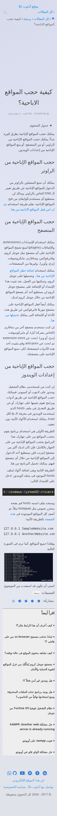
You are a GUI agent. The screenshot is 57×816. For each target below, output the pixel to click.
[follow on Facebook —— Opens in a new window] (32, 600)
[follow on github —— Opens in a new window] (16, 774)
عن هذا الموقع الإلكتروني (28, 780)
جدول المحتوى (39, 125)
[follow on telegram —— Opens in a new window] (19, 600)
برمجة (27, 19)
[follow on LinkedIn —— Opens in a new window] (38, 600)
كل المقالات (41, 19)
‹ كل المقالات (46, 12)
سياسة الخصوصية (14, 787)
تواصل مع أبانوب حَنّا (41, 787)
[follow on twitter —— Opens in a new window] (26, 600)
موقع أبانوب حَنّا (28, 6)
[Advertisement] (28, 56)
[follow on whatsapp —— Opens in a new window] (13, 600)
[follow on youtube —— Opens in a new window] (24, 774)
